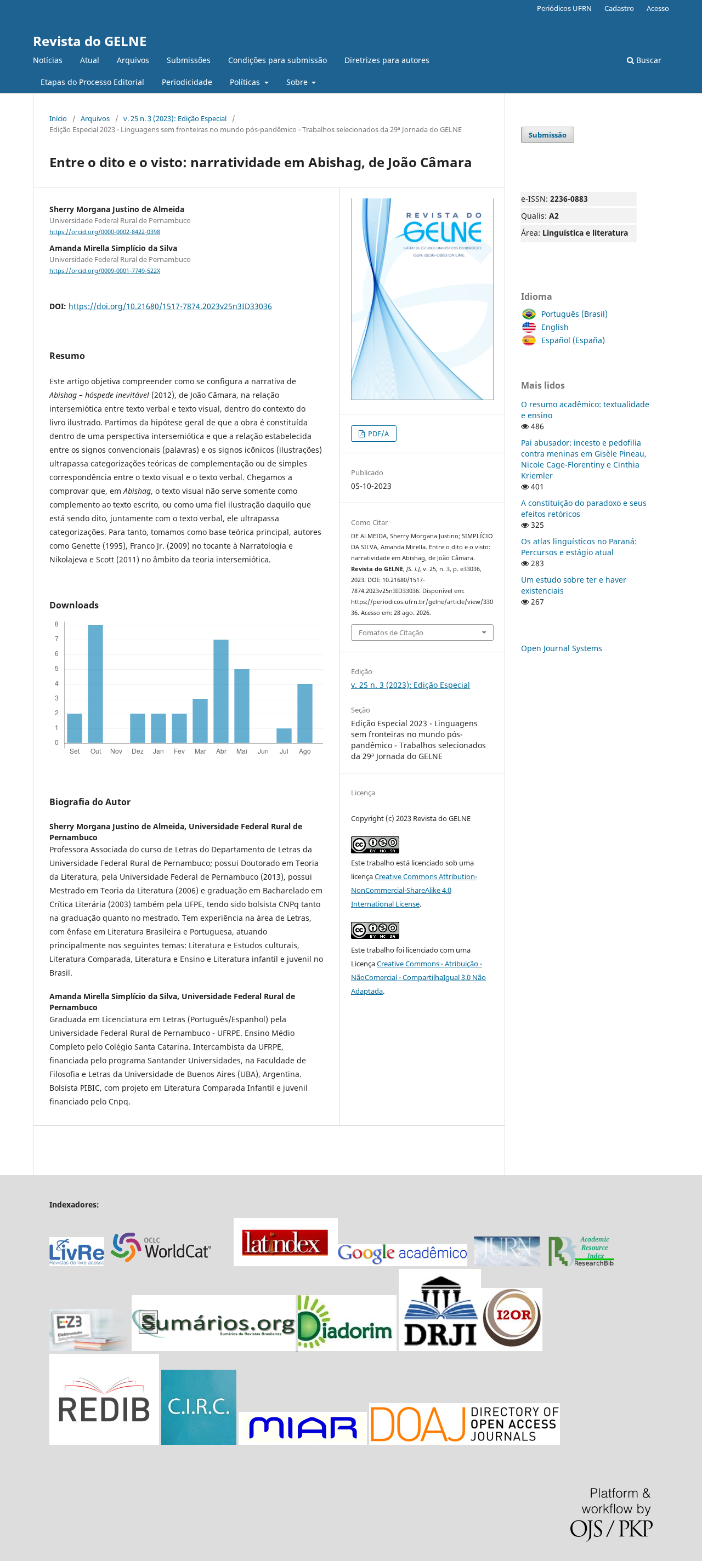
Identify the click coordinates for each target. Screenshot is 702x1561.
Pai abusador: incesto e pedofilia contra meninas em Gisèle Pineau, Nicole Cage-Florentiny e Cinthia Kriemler (584, 459)
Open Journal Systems (561, 648)
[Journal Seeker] (581, 1263)
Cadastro (619, 8)
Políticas (246, 82)
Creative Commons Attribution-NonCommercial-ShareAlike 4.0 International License (414, 890)
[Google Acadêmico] (402, 1263)
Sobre (298, 82)
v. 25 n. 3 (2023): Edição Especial (175, 118)
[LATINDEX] (286, 1263)
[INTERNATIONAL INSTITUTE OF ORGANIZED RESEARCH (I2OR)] (511, 1348)
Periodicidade (187, 82)
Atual (89, 60)
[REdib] (104, 1442)
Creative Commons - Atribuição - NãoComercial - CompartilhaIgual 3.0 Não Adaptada (418, 977)
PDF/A (377, 433)
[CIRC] (198, 1442)
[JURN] (507, 1263)
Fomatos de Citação (391, 632)
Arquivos (133, 60)
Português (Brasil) (574, 314)
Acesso (658, 8)
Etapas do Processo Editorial (92, 82)
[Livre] (76, 1263)
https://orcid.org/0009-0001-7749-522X (104, 271)
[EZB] (90, 1348)
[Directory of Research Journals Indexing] (440, 1348)
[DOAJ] (464, 1442)
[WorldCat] (166, 1263)
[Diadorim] (347, 1348)
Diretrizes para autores (386, 60)
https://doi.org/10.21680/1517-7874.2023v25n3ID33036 (170, 306)
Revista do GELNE (89, 41)
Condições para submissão (277, 60)
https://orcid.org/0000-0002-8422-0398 (104, 232)
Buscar (647, 60)
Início (58, 118)
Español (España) (573, 340)
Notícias (48, 60)
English (555, 327)
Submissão (548, 135)
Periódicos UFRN (564, 8)
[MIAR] (303, 1442)
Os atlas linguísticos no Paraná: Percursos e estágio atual (579, 546)
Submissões (189, 60)
